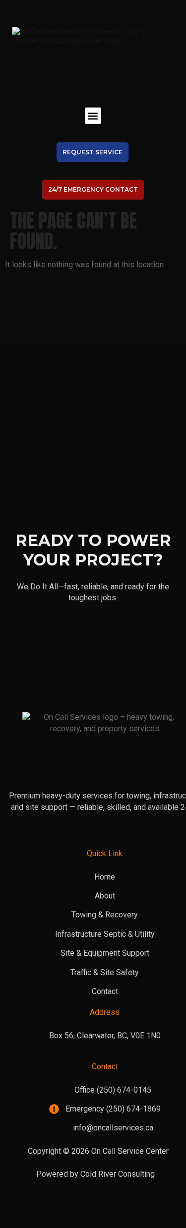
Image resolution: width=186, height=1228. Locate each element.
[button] (93, 116)
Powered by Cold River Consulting (95, 1174)
